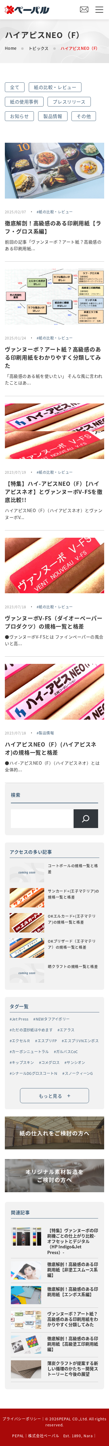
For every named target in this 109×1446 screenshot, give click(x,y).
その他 (84, 116)
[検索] (86, 818)
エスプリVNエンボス (81, 1040)
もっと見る (55, 1095)
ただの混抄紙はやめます (32, 1029)
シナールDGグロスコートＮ (35, 1073)
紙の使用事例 (24, 101)
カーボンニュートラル (30, 1051)
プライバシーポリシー (21, 1418)
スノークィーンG (79, 1073)
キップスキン (23, 1062)
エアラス (67, 1029)
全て (14, 87)
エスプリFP (47, 1040)
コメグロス (50, 1062)
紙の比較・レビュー (55, 87)
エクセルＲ (21, 1040)
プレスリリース (69, 101)
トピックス (38, 48)
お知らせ (19, 116)
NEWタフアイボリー (53, 1018)
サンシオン (76, 1062)
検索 (16, 794)
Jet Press (20, 1018)
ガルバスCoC (67, 1051)
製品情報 (52, 116)
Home (10, 48)
